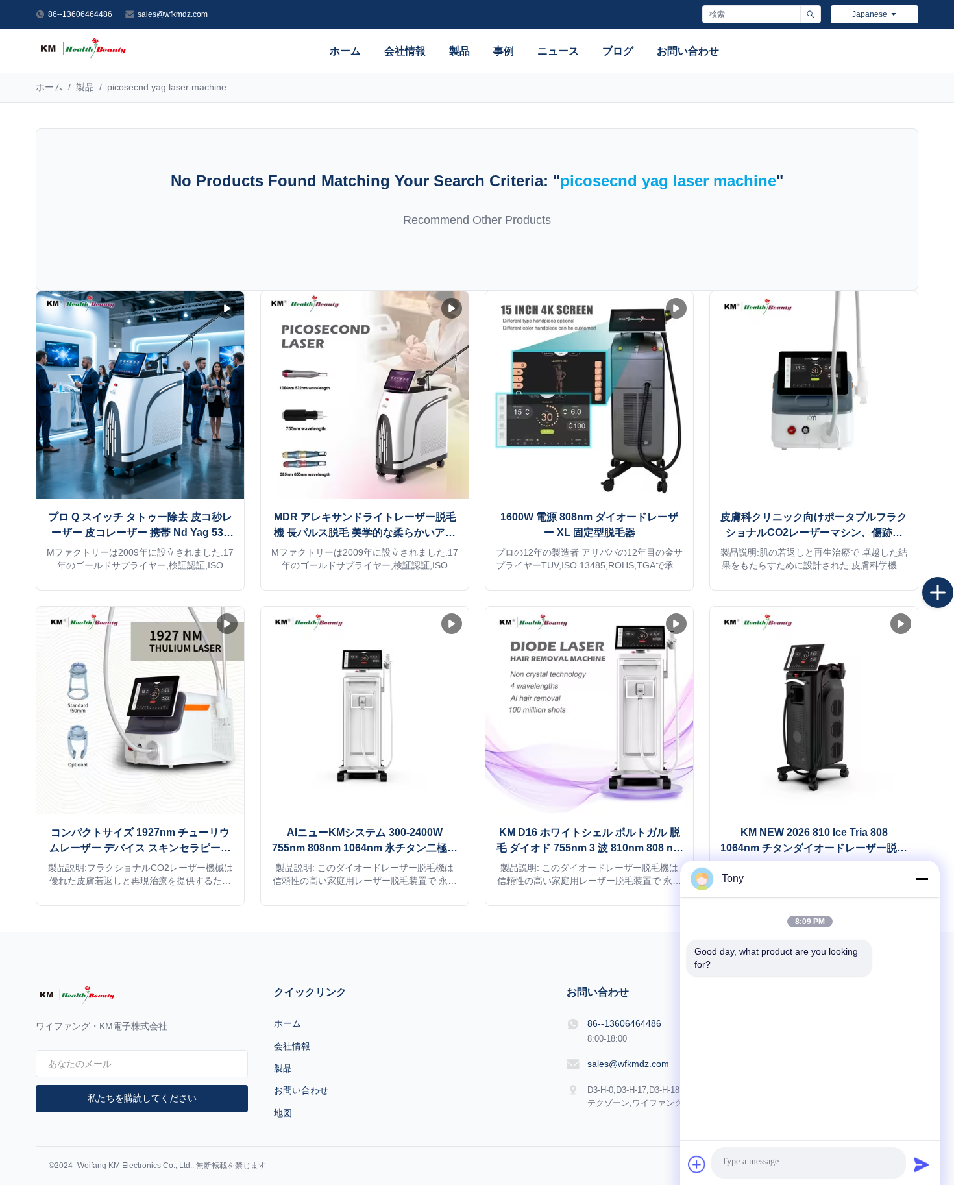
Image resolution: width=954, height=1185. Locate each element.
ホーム (345, 50)
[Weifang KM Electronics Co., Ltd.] (83, 58)
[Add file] (697, 1164)
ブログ (617, 50)
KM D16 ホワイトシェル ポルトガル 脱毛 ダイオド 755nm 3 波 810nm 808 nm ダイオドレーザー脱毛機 (589, 848)
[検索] (810, 14)
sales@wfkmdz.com (173, 14)
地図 (283, 1113)
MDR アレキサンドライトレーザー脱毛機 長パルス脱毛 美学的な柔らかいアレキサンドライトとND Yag (365, 532)
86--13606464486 (80, 14)
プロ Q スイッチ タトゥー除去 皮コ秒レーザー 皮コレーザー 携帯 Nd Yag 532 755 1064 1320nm (140, 532)
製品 (459, 50)
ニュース (558, 50)
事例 (503, 50)
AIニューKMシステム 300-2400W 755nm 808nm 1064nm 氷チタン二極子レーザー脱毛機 (365, 848)
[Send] (921, 1164)
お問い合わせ (688, 50)
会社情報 (405, 50)
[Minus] (921, 878)
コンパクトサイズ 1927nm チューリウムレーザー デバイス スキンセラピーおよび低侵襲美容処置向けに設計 (140, 848)
